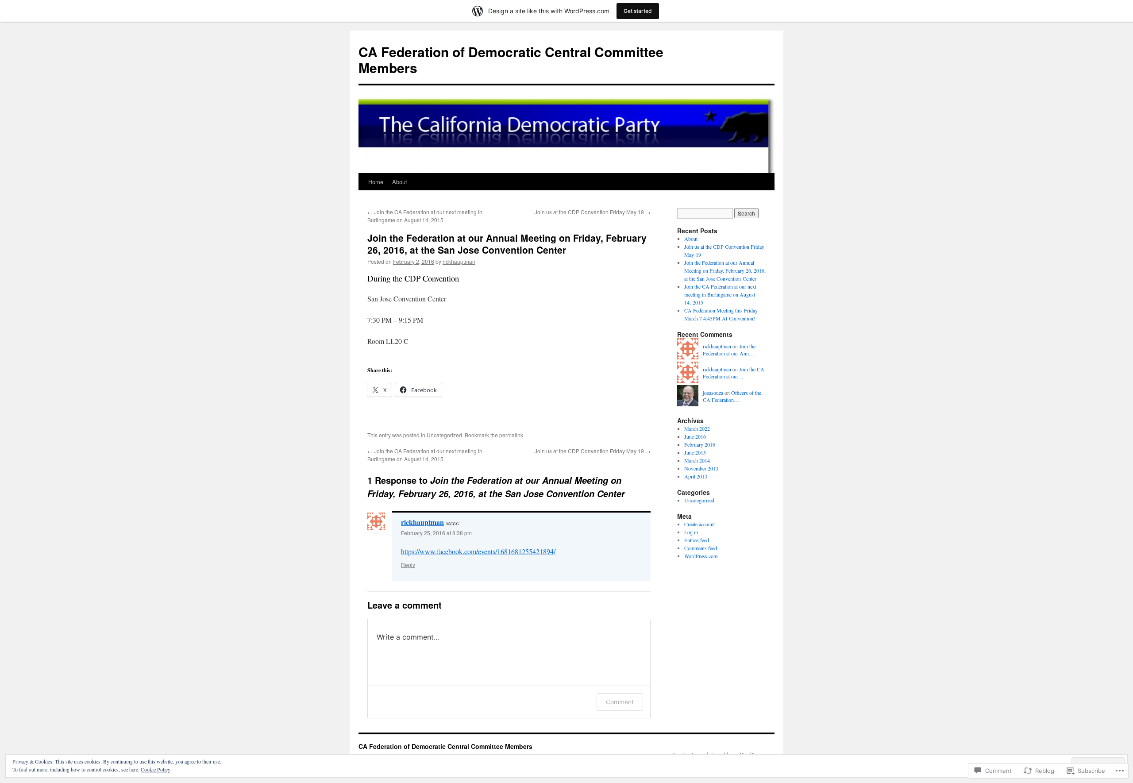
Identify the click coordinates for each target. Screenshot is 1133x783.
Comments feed (700, 548)
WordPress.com (700, 555)
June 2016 (695, 436)
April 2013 (695, 476)
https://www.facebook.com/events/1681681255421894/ (478, 551)
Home (375, 181)
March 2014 (697, 460)
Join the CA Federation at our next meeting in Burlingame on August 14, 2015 (424, 216)
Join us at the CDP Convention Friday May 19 (593, 212)
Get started (638, 11)
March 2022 (697, 428)
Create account (699, 524)
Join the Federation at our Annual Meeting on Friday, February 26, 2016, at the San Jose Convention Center (507, 243)
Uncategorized (444, 435)
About (399, 181)
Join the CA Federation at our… (733, 373)
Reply (408, 564)
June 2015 (695, 452)
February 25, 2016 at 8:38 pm (436, 532)
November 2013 (701, 468)
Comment (620, 702)
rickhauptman (459, 261)
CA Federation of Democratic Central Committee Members (510, 59)
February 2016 (699, 444)
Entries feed (696, 540)
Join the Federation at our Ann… (729, 350)
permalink (511, 435)
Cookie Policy (155, 769)
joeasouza (713, 392)
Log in (691, 532)
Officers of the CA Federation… (732, 396)
